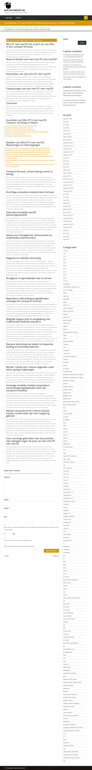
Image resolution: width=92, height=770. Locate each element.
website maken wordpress (71, 703)
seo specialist (67, 616)
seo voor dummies (69, 619)
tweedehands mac (68, 649)
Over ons (9, 18)
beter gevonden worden (70, 332)
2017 (64, 272)
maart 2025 (66, 170)
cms (64, 347)
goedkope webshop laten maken (73, 377)
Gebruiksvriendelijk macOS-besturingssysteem (20, 130)
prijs (64, 567)
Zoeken (65, 39)
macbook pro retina (69, 501)
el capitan (66, 368)
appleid (65, 326)
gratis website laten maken (71, 401)
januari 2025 (67, 176)
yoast (64, 739)
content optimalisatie (69, 356)
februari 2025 (67, 173)
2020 (64, 278)
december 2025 (68, 143)
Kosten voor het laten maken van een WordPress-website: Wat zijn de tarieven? (74, 93)
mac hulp (66, 471)
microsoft (66, 525)
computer (66, 350)
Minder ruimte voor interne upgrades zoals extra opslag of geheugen (27, 154)
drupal (65, 365)
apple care (66, 305)
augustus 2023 (67, 227)
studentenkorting (68, 637)
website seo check (68, 706)
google (65, 383)
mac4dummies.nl (14, 10)
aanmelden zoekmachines (71, 287)
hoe (64, 408)
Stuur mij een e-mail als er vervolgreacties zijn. (18, 540)
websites (66, 709)
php (64, 561)
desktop (18, 27)
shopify (65, 622)
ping (64, 564)
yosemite (66, 743)
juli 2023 (66, 230)
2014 (64, 266)
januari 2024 (67, 212)
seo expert (66, 610)
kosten (65, 438)
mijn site (65, 528)
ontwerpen (66, 552)
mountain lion (67, 540)
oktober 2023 (67, 221)
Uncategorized (67, 652)
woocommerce (67, 712)
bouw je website (68, 341)
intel (64, 426)
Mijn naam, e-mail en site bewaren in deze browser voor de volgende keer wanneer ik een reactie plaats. (31, 528)
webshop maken (68, 685)
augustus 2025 (67, 155)
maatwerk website (68, 462)
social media (67, 631)
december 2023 (68, 215)
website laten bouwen (70, 694)
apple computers (68, 311)
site (64, 625)
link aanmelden (68, 447)
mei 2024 (66, 200)
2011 (64, 257)
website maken (68, 700)
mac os (30, 27)
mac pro (65, 483)
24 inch (65, 281)
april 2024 (66, 203)
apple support (67, 320)
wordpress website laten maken (73, 727)
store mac (66, 634)
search (65, 595)
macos (41, 27)
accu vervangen (68, 290)
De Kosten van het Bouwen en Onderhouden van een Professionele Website (74, 67)
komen (65, 435)
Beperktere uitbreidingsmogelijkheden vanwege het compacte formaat (28, 148)
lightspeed (66, 444)
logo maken (66, 459)
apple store (66, 317)
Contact (18, 18)
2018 (64, 275)
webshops (66, 688)
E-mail (6, 508)
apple (65, 302)
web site (65, 664)
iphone (65, 429)
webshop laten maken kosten (72, 682)
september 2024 (68, 188)
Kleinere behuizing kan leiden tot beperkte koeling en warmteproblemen (28, 152)
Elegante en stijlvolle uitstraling (15, 134)
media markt (67, 519)
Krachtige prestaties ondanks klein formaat (19, 128)
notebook (66, 546)
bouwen (65, 344)
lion (64, 450)
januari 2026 (67, 140)
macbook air (67, 489)
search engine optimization (71, 598)
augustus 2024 (67, 191)
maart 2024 (66, 206)
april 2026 (66, 131)
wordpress (66, 721)
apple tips (66, 323)
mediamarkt (67, 522)
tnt (64, 646)
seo (64, 601)
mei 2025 (66, 164)
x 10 (64, 733)
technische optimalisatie (70, 643)
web (64, 661)
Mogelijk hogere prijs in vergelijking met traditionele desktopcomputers (28, 150)
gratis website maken (69, 405)
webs (64, 676)
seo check (66, 607)
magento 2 (66, 513)
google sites (66, 399)
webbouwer (67, 667)
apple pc (65, 314)
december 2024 (68, 179)
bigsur (65, 335)
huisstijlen (66, 420)
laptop (65, 441)
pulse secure (67, 583)
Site (5, 517)
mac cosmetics (67, 468)
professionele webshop (70, 580)
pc (48, 27)
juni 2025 (66, 161)
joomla (65, 432)
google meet (67, 392)
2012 (64, 260)
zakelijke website (68, 745)
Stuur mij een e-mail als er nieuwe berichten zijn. (19, 546)
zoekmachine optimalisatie (71, 758)
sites (64, 628)
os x (64, 555)
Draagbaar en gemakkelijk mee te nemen (18, 136)
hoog (64, 411)
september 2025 (68, 152)
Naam (6, 500)
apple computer (68, 308)
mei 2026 (66, 128)
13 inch (65, 251)
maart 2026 (66, 134)
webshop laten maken (70, 679)
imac (64, 423)
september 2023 (68, 224)
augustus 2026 (67, 119)
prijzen (65, 570)
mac (64, 465)
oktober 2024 (67, 185)
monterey (66, 537)
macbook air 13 (68, 492)
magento (66, 510)
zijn (64, 749)
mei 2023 (66, 236)
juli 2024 (66, 194)
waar (64, 655)
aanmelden (66, 284)
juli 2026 (66, 122)
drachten (66, 362)
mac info (66, 474)
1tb (64, 254)
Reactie (7, 477)
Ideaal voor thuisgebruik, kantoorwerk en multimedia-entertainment (27, 132)
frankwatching (67, 371)
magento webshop (69, 516)
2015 (64, 269)
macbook (36, 27)
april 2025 (66, 167)
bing (64, 338)
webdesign (66, 670)
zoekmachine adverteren (70, 752)
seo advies (66, 604)
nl (63, 543)
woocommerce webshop (70, 715)
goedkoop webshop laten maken (73, 374)
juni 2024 (66, 197)
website (65, 691)
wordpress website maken (71, 730)
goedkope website (68, 380)
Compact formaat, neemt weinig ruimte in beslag (21, 126)
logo (64, 453)
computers (66, 353)
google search (67, 395)
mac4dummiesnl (68, 90)
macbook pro (67, 495)
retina (65, 589)
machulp (66, 504)
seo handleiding (68, 613)
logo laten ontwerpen (69, 456)
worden (65, 718)
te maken (66, 640)
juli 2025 (66, 158)
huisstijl (65, 417)
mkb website (67, 534)
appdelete (66, 299)
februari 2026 (67, 137)
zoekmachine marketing (70, 755)
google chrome (67, 389)
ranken (65, 586)
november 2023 (68, 218)
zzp (64, 761)
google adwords (68, 386)
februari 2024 (67, 209)
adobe (65, 293)
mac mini (24, 27)
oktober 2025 (67, 149)
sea (64, 592)
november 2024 (68, 182)
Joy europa (66, 100)
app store (66, 296)
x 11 (64, 736)
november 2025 (68, 146)
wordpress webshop (69, 724)
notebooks (66, 549)
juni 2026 (66, 125)
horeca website (68, 414)
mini (45, 27)
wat (64, 658)
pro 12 (65, 574)
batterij (65, 329)
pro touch (66, 577)
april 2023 (66, 239)
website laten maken (69, 697)
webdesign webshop (69, 673)
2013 (64, 263)
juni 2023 (66, 233)
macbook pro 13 (68, 498)
